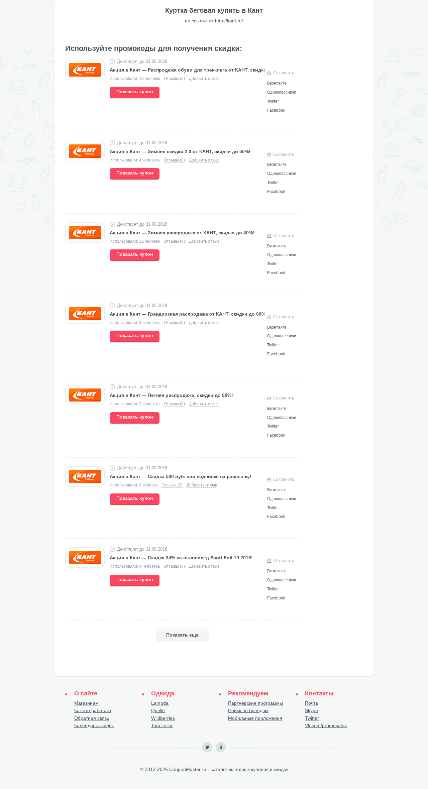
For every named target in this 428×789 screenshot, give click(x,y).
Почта (311, 703)
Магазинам (86, 703)
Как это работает (92, 710)
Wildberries (163, 718)
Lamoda (160, 703)
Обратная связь (91, 718)
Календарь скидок (94, 725)
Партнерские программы (255, 703)
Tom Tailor (162, 725)
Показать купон (134, 91)
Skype (311, 710)
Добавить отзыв (204, 78)
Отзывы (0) (174, 78)
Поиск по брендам (248, 710)
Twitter (312, 718)
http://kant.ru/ (229, 20)
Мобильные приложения (255, 718)
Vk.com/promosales (326, 725)
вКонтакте (221, 747)
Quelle (158, 710)
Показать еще (182, 635)
